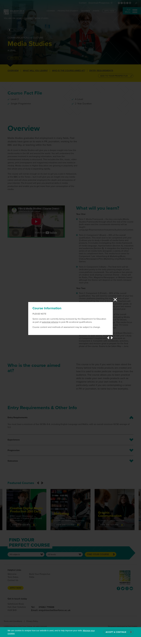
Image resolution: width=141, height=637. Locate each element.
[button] (108, 337)
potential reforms (50, 322)
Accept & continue (116, 632)
